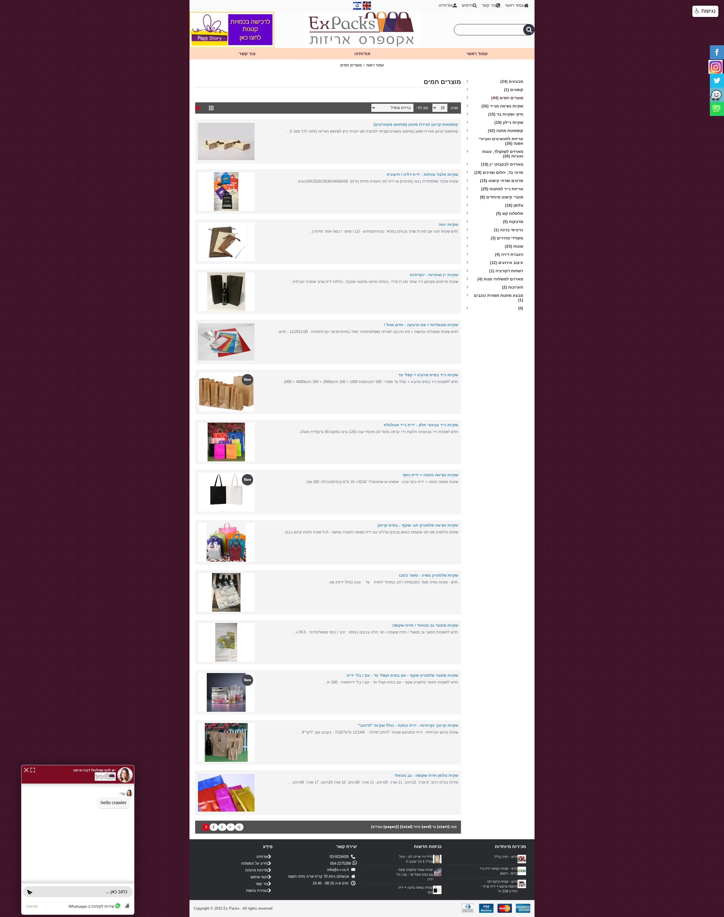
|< (238, 827)
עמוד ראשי (375, 65)
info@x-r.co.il (339, 870)
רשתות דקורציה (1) (506, 271)
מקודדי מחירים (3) (507, 238)
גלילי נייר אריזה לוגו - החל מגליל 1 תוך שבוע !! (416, 859)
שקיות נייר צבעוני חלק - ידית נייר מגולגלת (421, 425)
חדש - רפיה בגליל (506, 857)
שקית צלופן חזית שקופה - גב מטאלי (426, 775)
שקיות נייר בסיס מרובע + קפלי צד (428, 375)
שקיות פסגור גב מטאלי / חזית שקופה (425, 625)
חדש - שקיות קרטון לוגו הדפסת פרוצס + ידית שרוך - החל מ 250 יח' (499, 886)
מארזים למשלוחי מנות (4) (500, 279)
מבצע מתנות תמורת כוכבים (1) (498, 297)
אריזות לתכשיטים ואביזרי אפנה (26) (501, 141)
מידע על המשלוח (254, 863)
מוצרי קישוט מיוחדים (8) (501, 197)
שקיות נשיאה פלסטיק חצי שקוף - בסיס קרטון (418, 525)
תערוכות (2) (512, 287)
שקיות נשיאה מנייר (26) (502, 106)
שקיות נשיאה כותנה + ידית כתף (430, 475)
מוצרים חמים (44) (507, 98)
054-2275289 (340, 863)
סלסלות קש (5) (509, 213)
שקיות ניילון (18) (508, 122)
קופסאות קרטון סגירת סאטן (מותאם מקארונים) (416, 124)
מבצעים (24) (511, 81)
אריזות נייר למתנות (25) (502, 189)
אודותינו (262, 857)
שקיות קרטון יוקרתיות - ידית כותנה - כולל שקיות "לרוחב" (408, 725)
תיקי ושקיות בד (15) (505, 114)
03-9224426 (340, 857)
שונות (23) (514, 246)
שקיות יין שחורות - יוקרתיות (434, 274)
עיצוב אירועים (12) (506, 262)
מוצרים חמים (351, 65)
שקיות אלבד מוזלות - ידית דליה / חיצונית (422, 174)
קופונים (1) (513, 89)
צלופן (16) (514, 205)
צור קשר (261, 884)
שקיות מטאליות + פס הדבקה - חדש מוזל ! (421, 325)
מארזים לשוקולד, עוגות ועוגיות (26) (502, 153)
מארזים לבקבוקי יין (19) (502, 164)
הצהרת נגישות (257, 890)
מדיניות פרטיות (256, 870)
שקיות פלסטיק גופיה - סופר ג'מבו (428, 575)
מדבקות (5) (513, 221)
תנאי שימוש (259, 877)
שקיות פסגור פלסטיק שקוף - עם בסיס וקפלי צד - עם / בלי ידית (402, 675)
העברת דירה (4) (509, 254)
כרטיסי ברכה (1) (508, 230)
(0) (520, 308)
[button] (26, 769)
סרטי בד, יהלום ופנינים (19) (498, 172)
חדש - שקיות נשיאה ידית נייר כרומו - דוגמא (499, 871)
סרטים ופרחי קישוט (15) (501, 180)
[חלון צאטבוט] (77, 840)
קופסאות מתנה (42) (505, 130)
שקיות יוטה (448, 224)
